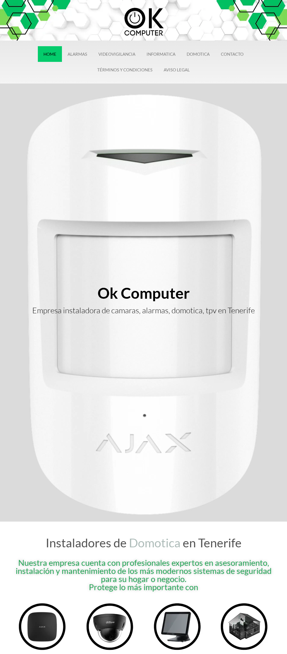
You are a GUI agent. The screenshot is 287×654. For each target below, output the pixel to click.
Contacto (232, 54)
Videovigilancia (116, 54)
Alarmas (77, 54)
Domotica (198, 54)
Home (49, 54)
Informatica (161, 54)
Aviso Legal (177, 69)
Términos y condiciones (124, 69)
